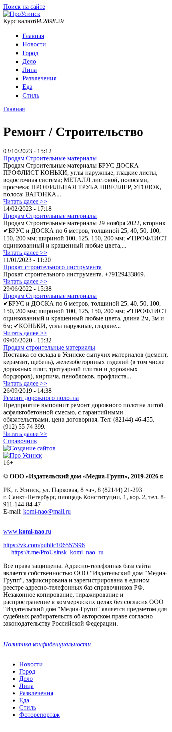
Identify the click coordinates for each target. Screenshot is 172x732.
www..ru (27, 531)
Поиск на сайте (24, 6)
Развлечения (39, 78)
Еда (27, 86)
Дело (29, 61)
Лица (29, 69)
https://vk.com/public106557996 (44, 545)
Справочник (20, 441)
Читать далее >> (25, 201)
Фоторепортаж (39, 714)
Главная (33, 35)
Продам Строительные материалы (50, 158)
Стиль (30, 95)
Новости (34, 44)
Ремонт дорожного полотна (41, 397)
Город (30, 53)
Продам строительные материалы (49, 347)
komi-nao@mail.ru (47, 511)
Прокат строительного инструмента (52, 267)
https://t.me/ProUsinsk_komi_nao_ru (57, 552)
